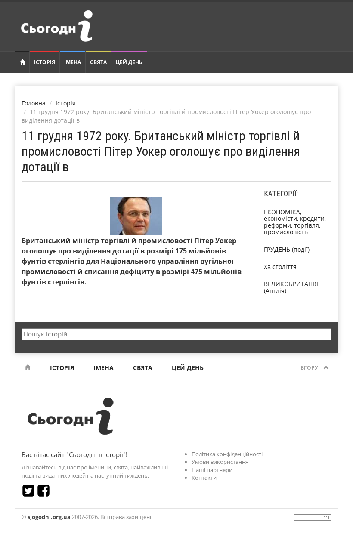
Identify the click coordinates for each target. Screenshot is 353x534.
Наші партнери (212, 470)
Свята (98, 62)
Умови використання (220, 462)
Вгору (309, 367)
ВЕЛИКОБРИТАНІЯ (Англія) (291, 287)
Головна (34, 103)
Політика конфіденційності (227, 454)
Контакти (204, 478)
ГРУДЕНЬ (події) (287, 249)
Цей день (129, 62)
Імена (72, 62)
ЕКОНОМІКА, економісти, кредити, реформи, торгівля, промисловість (295, 222)
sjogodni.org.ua (49, 517)
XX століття (280, 266)
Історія (44, 62)
